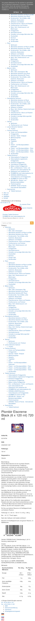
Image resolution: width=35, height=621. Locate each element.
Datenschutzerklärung (11, 608)
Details (16, 12)
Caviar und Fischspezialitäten (19, 132)
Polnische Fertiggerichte (17, 162)
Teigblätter (14, 141)
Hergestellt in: (5, 455)
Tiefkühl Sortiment (12, 155)
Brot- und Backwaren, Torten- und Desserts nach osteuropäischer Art (20, 168)
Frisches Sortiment (12, 130)
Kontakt (6, 198)
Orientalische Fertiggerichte (18, 164)
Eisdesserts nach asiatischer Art (20, 171)
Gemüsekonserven (16, 32)
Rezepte (6, 194)
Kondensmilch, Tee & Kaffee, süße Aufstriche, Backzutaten (20, 19)
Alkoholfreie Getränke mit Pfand (20, 100)
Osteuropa (8, 227)
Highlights (6, 196)
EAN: (2, 442)
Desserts (13, 139)
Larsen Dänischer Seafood (14, 127)
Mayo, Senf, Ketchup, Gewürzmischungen (23, 109)
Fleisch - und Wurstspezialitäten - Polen (22, 148)
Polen (8, 43)
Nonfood (13, 38)
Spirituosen (14, 45)
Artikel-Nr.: (4, 435)
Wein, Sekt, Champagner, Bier (19, 72)
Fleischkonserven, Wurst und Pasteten (22, 23)
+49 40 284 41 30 (5, 202)
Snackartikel (14, 36)
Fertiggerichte (15, 31)
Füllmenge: (4, 449)
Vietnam (9, 121)
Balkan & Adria (11, 68)
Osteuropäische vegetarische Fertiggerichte (21, 377)
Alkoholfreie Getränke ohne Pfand (20, 16)
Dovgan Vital (14, 39)
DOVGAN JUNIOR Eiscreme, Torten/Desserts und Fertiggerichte (21, 176)
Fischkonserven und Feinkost (19, 25)
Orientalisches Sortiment (14, 98)
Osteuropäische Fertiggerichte (19, 157)
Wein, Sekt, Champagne (15, 231)
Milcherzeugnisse (16, 137)
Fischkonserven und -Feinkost (19, 125)
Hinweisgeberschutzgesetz (12, 611)
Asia (12, 143)
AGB (6, 606)
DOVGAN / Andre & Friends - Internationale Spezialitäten (19, 186)
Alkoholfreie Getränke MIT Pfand (20, 75)
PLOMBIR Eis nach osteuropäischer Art (22, 173)
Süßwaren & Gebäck (17, 107)
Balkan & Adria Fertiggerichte (19, 166)
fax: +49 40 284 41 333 (8, 604)
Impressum (8, 609)
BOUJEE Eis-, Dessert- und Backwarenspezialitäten (18, 181)
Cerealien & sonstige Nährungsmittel (21, 116)
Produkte (5, 214)
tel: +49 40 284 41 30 (7, 602)
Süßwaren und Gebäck (17, 22)
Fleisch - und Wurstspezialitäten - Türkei (22, 152)
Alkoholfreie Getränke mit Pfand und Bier (22, 14)
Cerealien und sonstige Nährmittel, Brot (22, 34)
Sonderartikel (14, 41)
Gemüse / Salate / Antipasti (18, 136)
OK (21, 12)
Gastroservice (11, 189)
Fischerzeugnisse (16, 184)
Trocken (13, 129)
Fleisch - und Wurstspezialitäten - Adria (22, 150)
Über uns (6, 193)
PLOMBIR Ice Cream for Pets (19, 178)
